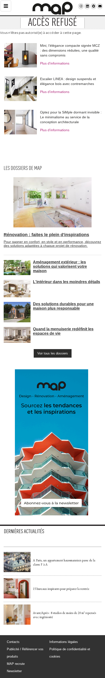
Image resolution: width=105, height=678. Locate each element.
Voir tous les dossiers (52, 353)
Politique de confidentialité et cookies (69, 652)
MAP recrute (16, 664)
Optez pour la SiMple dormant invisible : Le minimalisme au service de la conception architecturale (71, 117)
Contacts (13, 642)
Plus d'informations (54, 63)
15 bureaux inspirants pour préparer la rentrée (61, 589)
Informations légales (63, 642)
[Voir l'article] (17, 571)
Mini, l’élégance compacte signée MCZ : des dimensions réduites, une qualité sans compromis (70, 50)
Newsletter (14, 671)
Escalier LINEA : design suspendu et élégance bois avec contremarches (68, 81)
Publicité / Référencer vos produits (25, 652)
